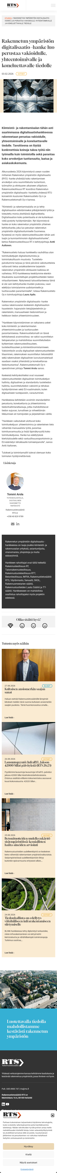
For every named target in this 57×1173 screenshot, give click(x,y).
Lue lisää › (9, 717)
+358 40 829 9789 (15, 516)
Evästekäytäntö (27, 1169)
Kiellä (29, 1154)
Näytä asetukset (28, 1162)
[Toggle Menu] (53, 5)
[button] (52, 1115)
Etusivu (8, 18)
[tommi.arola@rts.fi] (12, 524)
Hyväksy (28, 1146)
